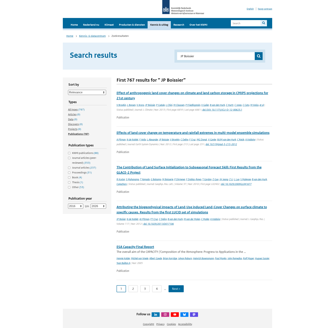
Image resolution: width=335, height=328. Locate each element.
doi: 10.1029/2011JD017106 (158, 223)
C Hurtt (229, 105)
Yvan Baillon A (123, 263)
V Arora (140, 105)
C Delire (184, 139)
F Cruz (192, 139)
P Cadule (160, 105)
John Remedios (235, 258)
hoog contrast (265, 8)
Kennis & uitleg (159, 24)
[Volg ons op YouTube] (175, 315)
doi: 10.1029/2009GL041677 (236, 184)
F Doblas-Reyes (193, 179)
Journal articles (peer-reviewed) (84, 160)
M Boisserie (167, 179)
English (250, 8)
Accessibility (185, 324)
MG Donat (202, 139)
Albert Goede (155, 258)
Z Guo (215, 179)
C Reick (240, 139)
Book (77, 177)
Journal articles (84, 167)
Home (74, 24)
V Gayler (212, 139)
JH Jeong (223, 179)
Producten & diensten (132, 24)
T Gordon (206, 179)
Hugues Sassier (262, 258)
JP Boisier (121, 219)
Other (78, 187)
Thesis (77, 182)
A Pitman (121, 139)
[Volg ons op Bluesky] (184, 315)
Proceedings (82, 172)
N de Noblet (132, 139)
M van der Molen (192, 219)
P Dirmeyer (179, 179)
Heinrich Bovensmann (203, 258)
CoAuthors (122, 184)
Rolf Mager (248, 258)
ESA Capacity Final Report (135, 247)
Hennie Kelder (123, 258)
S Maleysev (245, 179)
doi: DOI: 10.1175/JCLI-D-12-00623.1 (222, 109)
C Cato (246, 105)
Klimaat (109, 24)
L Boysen (131, 105)
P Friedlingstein (192, 105)
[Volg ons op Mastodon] (194, 315)
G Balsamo (156, 179)
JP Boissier (150, 105)
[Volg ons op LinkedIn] (155, 315)
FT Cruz (154, 219)
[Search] (263, 23)
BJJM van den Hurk (226, 139)
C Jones (238, 105)
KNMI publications (85, 153)
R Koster (121, 179)
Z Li (231, 179)
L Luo (236, 179)
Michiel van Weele (139, 258)
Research (178, 24)
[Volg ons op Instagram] (165, 315)
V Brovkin (121, 105)
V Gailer (205, 105)
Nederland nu (91, 24)
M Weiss (254, 105)
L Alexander (152, 139)
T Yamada (145, 179)
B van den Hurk (217, 105)
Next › (176, 289)
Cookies (171, 324)
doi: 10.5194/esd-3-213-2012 (221, 144)
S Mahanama (132, 179)
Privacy (160, 324)
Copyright (148, 324)
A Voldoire (250, 139)
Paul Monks (220, 258)
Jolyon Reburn (185, 258)
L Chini (169, 105)
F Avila (142, 139)
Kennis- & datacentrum (92, 36)
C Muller (205, 219)
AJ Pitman (144, 219)
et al (262, 105)
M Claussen (178, 105)
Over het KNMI (198, 24)
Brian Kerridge (170, 258)
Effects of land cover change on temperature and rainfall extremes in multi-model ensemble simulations (193, 133)
